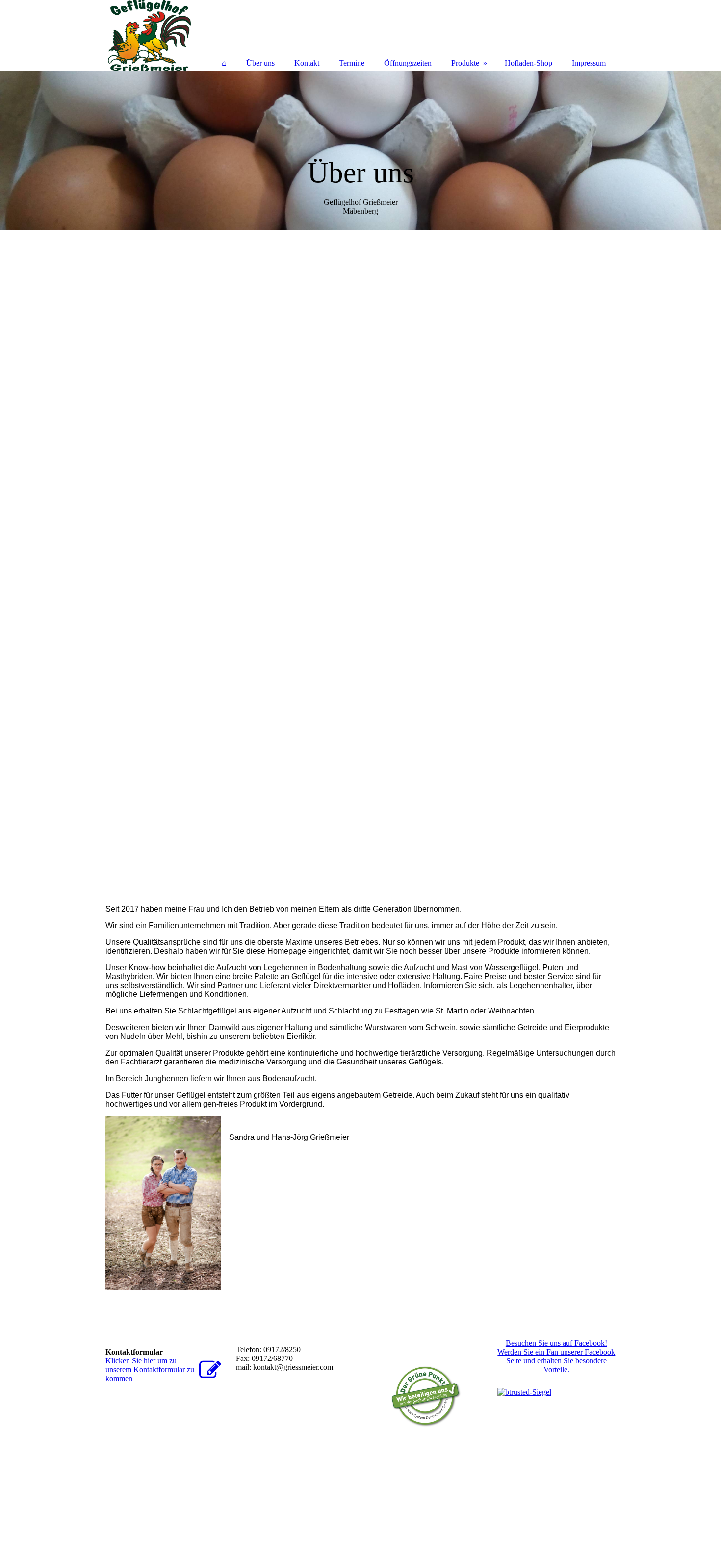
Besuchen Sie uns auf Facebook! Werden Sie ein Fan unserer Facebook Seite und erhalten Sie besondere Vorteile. (556, 1356)
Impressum (589, 63)
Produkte (465, 63)
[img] (360, 150)
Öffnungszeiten (408, 63)
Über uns (260, 63)
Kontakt (306, 63)
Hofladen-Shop (528, 63)
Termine (351, 63)
